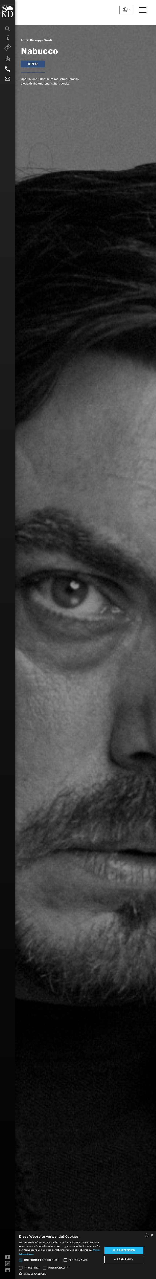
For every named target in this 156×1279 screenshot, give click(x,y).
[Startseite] (15, 11)
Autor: (25, 40)
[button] (60, 1274)
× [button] (151, 1235)
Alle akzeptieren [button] (123, 1250)
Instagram (7, 1263)
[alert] (78, 1255)
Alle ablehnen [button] (124, 1259)
